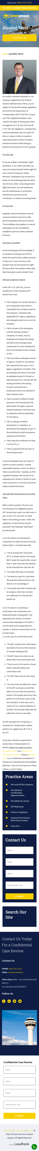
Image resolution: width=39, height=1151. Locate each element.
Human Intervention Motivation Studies (20, 819)
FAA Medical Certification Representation (17, 793)
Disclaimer (8, 1130)
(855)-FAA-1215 (19, 2)
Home (5, 54)
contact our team (9, 751)
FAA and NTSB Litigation (22, 784)
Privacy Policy (19, 1130)
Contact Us (19, 38)
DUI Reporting (17, 806)
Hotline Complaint (19, 812)
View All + (15, 826)
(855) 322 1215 (15, 969)
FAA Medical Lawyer (20, 801)
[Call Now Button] (34, 1146)
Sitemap (30, 1130)
